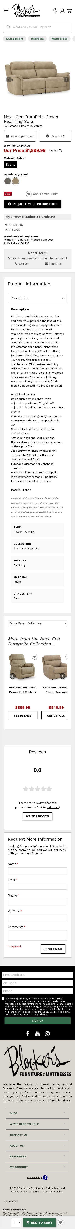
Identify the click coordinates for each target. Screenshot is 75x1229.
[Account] (62, 11)
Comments (16, 927)
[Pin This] (8, 194)
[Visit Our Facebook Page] (28, 1033)
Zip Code (15, 911)
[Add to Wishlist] (60, 1222)
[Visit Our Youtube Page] (38, 1033)
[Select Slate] (8, 181)
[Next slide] (62, 676)
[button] (6, 10)
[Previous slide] (13, 676)
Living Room (14, 38)
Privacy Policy (19, 1191)
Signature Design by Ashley (25, 125)
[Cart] (69, 11)
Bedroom (37, 38)
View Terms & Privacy (35, 1014)
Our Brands (10, 1201)
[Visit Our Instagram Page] (47, 1033)
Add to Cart (41, 1222)
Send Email (53, 949)
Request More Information (35, 204)
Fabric (10, 164)
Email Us (54, 264)
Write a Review (37, 816)
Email (12, 879)
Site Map (34, 1191)
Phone (13, 895)
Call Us (23, 264)
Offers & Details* (52, 1191)
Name (13, 864)
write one (53, 807)
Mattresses (60, 38)
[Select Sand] (15, 181)
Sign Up (37, 1020)
